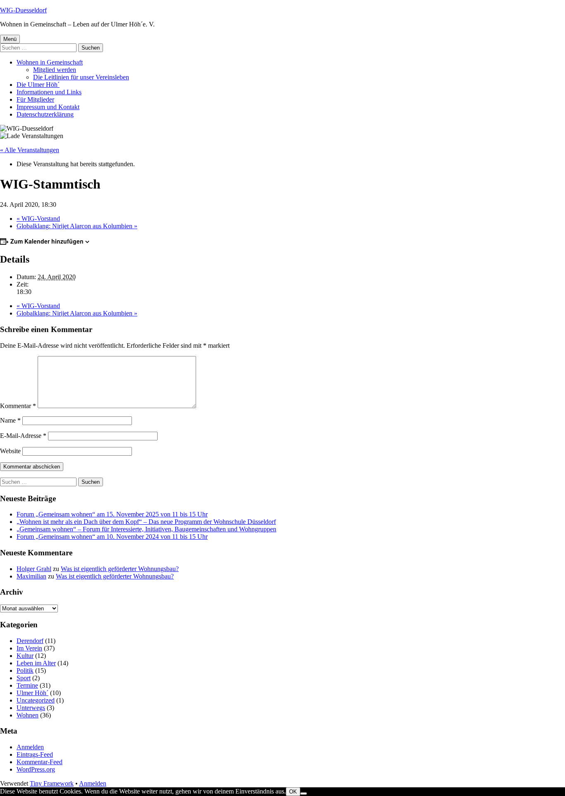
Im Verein (29, 648)
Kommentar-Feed (39, 761)
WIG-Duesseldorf (23, 10)
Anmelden (30, 747)
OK (293, 792)
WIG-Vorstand (38, 218)
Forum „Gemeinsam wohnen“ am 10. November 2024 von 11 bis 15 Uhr (112, 536)
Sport (24, 677)
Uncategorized (36, 700)
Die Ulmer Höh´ (38, 84)
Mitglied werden (54, 69)
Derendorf (30, 640)
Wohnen (27, 715)
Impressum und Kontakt (48, 106)
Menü (10, 39)
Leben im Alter (36, 663)
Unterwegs (31, 707)
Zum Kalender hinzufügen (47, 241)
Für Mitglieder (35, 99)
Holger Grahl (34, 568)
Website (10, 450)
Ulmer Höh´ (32, 692)
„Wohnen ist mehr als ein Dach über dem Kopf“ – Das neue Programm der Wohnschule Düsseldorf (146, 521)
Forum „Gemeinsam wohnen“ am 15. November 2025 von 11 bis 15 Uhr (112, 514)
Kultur (25, 655)
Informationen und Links (49, 92)
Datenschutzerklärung (45, 114)
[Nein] (303, 793)
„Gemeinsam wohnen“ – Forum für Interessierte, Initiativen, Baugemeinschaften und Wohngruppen (146, 529)
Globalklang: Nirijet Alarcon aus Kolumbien (77, 225)
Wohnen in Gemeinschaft (50, 62)
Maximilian (31, 576)
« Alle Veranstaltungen (29, 149)
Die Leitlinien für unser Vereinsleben (81, 77)
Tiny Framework (52, 783)
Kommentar (18, 405)
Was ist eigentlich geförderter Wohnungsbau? (120, 568)
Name (10, 420)
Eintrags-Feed (35, 754)
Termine (27, 685)
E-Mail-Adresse (23, 435)
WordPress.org (36, 769)
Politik (25, 670)
